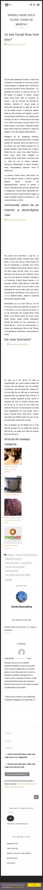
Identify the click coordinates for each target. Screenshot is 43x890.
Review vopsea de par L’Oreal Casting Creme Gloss (12, 520)
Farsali (11, 555)
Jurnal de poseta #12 (12, 495)
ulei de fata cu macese (14, 567)
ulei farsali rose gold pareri (17, 575)
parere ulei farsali (13, 559)
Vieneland (11, 863)
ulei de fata (26, 563)
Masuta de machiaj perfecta (11, 547)
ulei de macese (11, 571)
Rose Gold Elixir (12, 563)
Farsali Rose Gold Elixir (26, 555)
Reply (29, 658)
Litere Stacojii (12, 848)
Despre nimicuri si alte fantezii (19, 853)
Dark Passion (12, 858)
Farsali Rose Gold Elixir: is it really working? (10, 469)
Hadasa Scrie (12, 843)
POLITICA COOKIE (18, 887)
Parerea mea (21, 586)
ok (10, 818)
